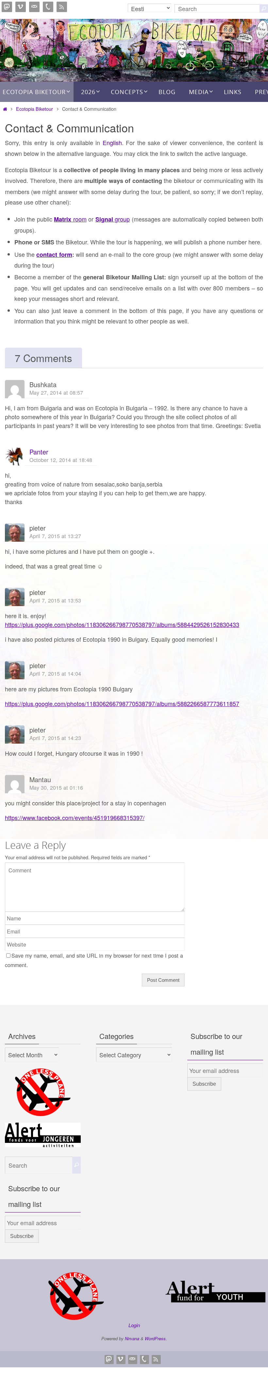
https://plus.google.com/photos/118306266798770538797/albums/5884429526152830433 (122, 624)
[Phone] (48, 7)
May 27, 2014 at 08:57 (56, 392)
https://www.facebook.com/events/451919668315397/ (74, 817)
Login (134, 1325)
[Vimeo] (20, 7)
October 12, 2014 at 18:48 (60, 460)
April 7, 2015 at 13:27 (55, 536)
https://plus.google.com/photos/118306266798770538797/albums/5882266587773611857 (122, 703)
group (112, 219)
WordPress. (156, 1338)
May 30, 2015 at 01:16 (56, 787)
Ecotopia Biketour (34, 108)
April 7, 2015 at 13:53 (55, 600)
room (70, 219)
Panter (38, 451)
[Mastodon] (7, 7)
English (112, 142)
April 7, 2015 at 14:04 (55, 673)
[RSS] (62, 7)
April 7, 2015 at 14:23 (55, 738)
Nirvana (132, 1338)
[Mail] (34, 7)
